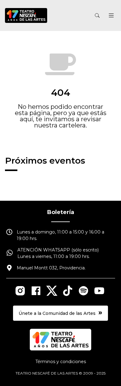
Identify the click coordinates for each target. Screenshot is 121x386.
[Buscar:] (69, 15)
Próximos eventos (45, 160)
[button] (111, 16)
